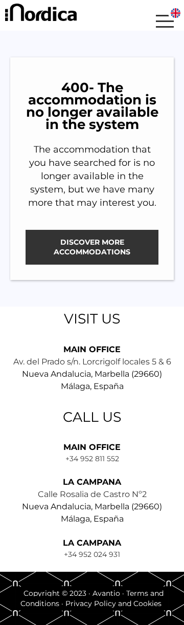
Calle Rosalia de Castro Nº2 (92, 494)
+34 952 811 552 (92, 458)
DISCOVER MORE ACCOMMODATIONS (92, 247)
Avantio (106, 593)
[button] (146, 21)
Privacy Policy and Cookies (113, 603)
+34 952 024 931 (92, 554)
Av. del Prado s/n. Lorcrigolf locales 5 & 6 (92, 362)
